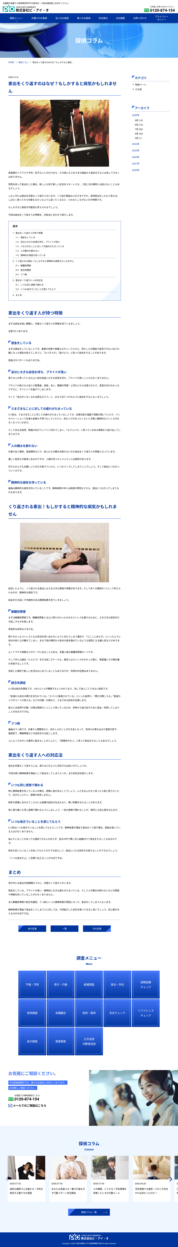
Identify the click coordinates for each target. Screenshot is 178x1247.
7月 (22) (139, 129)
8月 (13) (139, 124)
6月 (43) (139, 133)
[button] (171, 1179)
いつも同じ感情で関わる (30, 284)
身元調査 (32, 1041)
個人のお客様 (83, 18)
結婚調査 (89, 984)
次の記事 (96, 928)
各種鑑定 (60, 1013)
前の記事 (32, 928)
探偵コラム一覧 (89, 1212)
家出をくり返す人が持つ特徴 (28, 232)
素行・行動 (60, 984)
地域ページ (140, 84)
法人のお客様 (62, 18)
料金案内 (103, 18)
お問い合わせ (140, 18)
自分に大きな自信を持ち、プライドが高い (38, 241)
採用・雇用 (89, 1013)
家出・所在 (117, 984)
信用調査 (32, 1013)
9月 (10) (139, 120)
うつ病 (21, 274)
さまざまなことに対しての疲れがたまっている (40, 246)
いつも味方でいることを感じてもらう (36, 289)
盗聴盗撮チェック (145, 984)
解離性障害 (23, 265)
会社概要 (120, 18)
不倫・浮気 (32, 984)
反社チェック (117, 1013)
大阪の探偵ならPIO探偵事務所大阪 (89, 1243)
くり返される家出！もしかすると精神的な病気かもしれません (43, 260)
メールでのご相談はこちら (29, 1105)
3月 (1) (138, 138)
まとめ (17, 294)
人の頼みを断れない (27, 250)
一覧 (64, 928)
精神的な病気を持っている (30, 255)
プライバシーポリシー (161, 18)
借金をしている (25, 237)
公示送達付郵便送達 (89, 1041)
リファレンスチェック (146, 1013)
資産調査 (60, 1041)
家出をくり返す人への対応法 (28, 280)
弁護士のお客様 (39, 18)
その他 (138, 89)
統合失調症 (23, 269)
